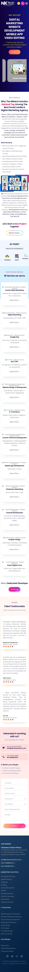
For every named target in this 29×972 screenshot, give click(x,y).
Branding (4, 885)
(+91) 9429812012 (8, 866)
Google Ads (4, 882)
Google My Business (7, 902)
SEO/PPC (3, 891)
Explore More (14, 300)
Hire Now (14, 589)
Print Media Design (7, 931)
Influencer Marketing (7, 896)
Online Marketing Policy (8, 948)
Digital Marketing (6, 879)
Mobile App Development (8, 922)
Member (14, 52)
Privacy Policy (5, 945)
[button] (26, 3)
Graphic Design (5, 925)
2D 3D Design (5, 928)
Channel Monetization (7, 888)
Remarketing (5, 899)
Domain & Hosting (6, 934)
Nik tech (24, 963)
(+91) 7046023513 (8, 863)
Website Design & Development (10, 914)
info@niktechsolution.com (12, 860)
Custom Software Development (10, 919)
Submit (14, 826)
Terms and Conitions (7, 951)
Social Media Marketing (8, 876)
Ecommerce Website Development (11, 917)
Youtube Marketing (7, 893)
